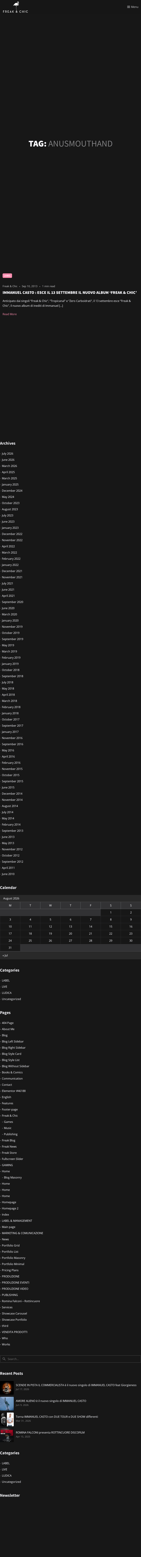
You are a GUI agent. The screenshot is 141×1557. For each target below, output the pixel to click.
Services (7, 1307)
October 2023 (10, 503)
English (6, 1097)
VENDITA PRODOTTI (14, 1332)
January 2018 (10, 713)
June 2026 (8, 460)
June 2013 (8, 837)
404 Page (8, 1023)
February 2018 (11, 707)
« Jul (5, 955)
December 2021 (12, 571)
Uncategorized (11, 999)
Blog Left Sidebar (13, 1041)
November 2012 (12, 849)
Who (5, 1338)
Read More (10, 314)
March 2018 (9, 701)
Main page (8, 1227)
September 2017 (12, 725)
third (5, 1326)
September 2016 (12, 744)
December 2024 (12, 491)
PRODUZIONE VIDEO (15, 1289)
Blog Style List (11, 1060)
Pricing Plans (10, 1270)
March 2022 (9, 552)
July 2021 (7, 583)
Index (5, 1214)
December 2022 (12, 534)
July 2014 (7, 812)
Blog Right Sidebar (14, 1048)
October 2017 (10, 719)
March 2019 (9, 651)
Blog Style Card (11, 1054)
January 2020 (10, 620)
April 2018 (8, 695)
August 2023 (10, 509)
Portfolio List (10, 1252)
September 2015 (12, 781)
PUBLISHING (10, 1295)
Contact (7, 1085)
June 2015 (8, 787)
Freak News (9, 1146)
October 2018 (10, 670)
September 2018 (12, 676)
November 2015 (12, 769)
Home (6, 1171)
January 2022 (10, 565)
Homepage (9, 1202)
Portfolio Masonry (13, 1258)
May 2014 (8, 818)
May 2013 (8, 843)
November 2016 (12, 738)
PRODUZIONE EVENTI (15, 1282)
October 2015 (10, 775)
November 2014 (12, 800)
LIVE (4, 987)
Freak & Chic (10, 1116)
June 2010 (8, 874)
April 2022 (8, 546)
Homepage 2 (10, 1208)
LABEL (7, 275)
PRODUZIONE (10, 1276)
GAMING (7, 1165)
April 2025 (8, 472)
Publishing (11, 1134)
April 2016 (8, 756)
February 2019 (11, 657)
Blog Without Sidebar (15, 1066)
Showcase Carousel (14, 1313)
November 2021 (12, 577)
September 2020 (12, 602)
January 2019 (10, 664)
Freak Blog (8, 1140)
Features (7, 1103)
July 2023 (7, 515)
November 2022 (12, 540)
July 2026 (7, 453)
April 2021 (8, 596)
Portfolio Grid (11, 1245)
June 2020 (8, 608)
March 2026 (9, 466)
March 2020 (9, 614)
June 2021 (8, 589)
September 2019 (12, 639)
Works (6, 1344)
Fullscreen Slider (12, 1159)
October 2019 (10, 633)
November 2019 (12, 627)
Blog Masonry (13, 1177)
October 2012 (10, 855)
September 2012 (12, 862)
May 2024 (8, 497)
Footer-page (10, 1109)
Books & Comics (12, 1072)
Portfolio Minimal (13, 1264)
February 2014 (11, 824)
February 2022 (11, 559)
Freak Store (9, 1153)
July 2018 (7, 682)
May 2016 (8, 750)
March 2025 (9, 478)
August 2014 (10, 806)
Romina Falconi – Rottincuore (21, 1301)
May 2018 (8, 688)
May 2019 (8, 645)
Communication (12, 1078)
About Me (8, 1029)
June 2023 (8, 521)
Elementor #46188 (14, 1091)
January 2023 (10, 528)
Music (8, 1128)
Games (8, 1122)
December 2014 (12, 794)
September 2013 (12, 831)
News (5, 1239)
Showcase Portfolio (14, 1320)
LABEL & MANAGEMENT (17, 1221)
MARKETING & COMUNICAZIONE (22, 1233)
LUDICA (7, 993)
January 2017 (10, 732)
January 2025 (10, 484)
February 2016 (11, 763)
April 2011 (8, 868)
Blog (5, 1035)
